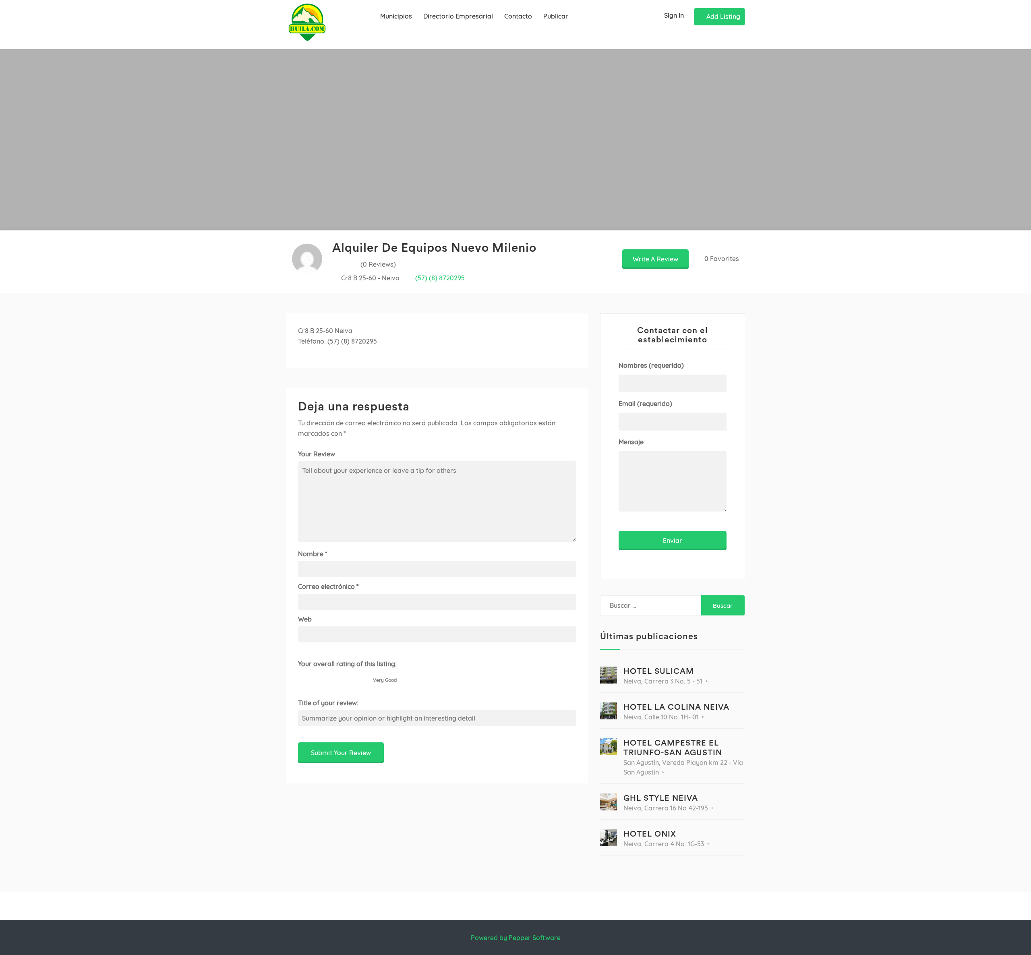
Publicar (555, 16)
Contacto (518, 16)
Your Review (316, 454)
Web (305, 619)
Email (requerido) (645, 404)
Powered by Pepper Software (516, 938)
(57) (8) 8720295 (440, 278)
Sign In (674, 15)
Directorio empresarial (458, 16)
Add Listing (723, 16)
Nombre (312, 554)
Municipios (396, 16)
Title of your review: (328, 703)
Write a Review (655, 259)
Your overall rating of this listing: (347, 664)
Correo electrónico (328, 586)
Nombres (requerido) (651, 365)
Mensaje (631, 442)
